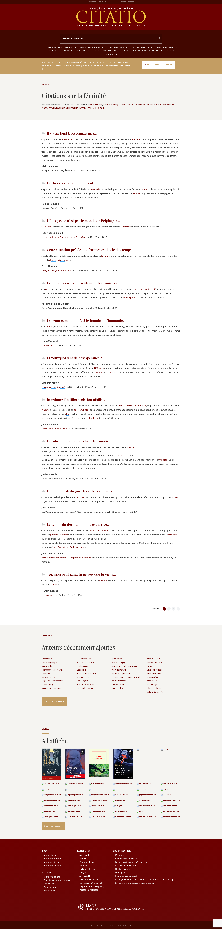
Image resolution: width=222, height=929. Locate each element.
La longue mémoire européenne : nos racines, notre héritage (144, 879)
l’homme (98, 372)
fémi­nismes (67, 139)
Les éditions (49, 883)
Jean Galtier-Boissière (86, 673)
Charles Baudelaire (155, 669)
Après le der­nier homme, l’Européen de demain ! (66, 557)
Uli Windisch (47, 673)
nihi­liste (46, 409)
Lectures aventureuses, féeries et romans (135, 883)
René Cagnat (82, 680)
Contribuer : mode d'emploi (57, 880)
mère (48, 289)
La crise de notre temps (126, 865)
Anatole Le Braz (154, 673)
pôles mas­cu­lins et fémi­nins (132, 405)
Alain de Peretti (119, 669)
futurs (104, 255)
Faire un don (50, 887)
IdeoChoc (84, 865)
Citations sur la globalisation (60, 50)
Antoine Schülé (83, 677)
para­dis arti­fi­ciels (59, 534)
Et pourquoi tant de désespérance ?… (76, 358)
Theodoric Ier (118, 684)
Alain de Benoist (95, 105)
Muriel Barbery (80, 47)
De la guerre (121, 872)
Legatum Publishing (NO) (91, 886)
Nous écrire (49, 890)
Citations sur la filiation (85, 50)
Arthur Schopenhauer (121, 673)
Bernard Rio (47, 658)
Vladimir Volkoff (57, 108)
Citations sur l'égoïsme (108, 50)
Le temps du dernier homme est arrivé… (78, 524)
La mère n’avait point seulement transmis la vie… (85, 283)
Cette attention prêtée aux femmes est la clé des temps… (90, 249)
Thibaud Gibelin (154, 688)
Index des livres (54, 826)
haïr (68, 413)
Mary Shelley (117, 688)
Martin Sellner (48, 666)
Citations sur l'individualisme (164, 47)
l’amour (130, 447)
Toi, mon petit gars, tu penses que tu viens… (81, 574)
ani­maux (81, 497)
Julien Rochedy (72, 108)
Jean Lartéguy (153, 677)
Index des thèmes (52, 865)
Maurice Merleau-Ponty (52, 688)
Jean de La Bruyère (85, 662)
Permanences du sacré (126, 876)
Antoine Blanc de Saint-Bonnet (125, 666)
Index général (50, 855)
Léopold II (81, 669)
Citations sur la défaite (139, 47)
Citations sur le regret (130, 50)
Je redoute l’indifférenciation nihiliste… (77, 399)
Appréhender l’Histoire (126, 858)
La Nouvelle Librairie (89, 869)
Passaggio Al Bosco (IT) (90, 889)
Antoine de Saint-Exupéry (157, 105)
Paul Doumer (82, 666)
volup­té (163, 459)
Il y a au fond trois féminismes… (72, 133)
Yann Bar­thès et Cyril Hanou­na (68, 547)
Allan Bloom (152, 680)
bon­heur (93, 418)
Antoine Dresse (48, 677)
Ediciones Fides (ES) (88, 879)
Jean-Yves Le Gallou (125, 105)
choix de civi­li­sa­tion (59, 259)
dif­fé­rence (98, 368)
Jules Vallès (117, 658)
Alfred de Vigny (118, 662)
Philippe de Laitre (155, 662)
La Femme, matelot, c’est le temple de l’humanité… (86, 320)
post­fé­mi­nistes (81, 409)
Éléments (84, 858)
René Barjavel (153, 684)
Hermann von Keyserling (52, 669)
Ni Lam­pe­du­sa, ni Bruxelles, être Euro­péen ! (64, 237)
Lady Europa (85, 872)
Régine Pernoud (110, 105)
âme (120, 455)
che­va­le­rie (94, 189)
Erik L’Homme (140, 105)
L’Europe (46, 226)
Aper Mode (84, 855)
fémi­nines (136, 139)
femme (136, 193)
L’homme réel (121, 855)
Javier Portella (85, 108)
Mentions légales (52, 876)
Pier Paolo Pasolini (85, 688)
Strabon (150, 666)
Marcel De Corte (84, 658)
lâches (175, 497)
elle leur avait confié (145, 289)
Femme (49, 326)
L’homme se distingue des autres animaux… (81, 491)
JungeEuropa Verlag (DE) (91, 883)
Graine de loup (86, 862)
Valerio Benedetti (155, 691)
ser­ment (145, 189)
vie (89, 289)
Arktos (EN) (84, 876)
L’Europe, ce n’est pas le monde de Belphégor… (83, 220)
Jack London (98, 108)
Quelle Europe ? (122, 869)
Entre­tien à (56, 428)
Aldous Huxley (153, 658)
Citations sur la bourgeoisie (114, 47)
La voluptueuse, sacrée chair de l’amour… (79, 441)
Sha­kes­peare (129, 297)
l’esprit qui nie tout (98, 530)
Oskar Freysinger (49, 662)
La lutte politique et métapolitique (132, 862)
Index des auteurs (55, 701)
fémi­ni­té (172, 534)
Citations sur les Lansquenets (58, 47)
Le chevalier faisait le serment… (71, 183)
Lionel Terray (47, 684)
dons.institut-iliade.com (160, 64)
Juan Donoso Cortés (85, 684)
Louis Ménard (94, 47)
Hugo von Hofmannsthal (52, 680)
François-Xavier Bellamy (152, 50)
